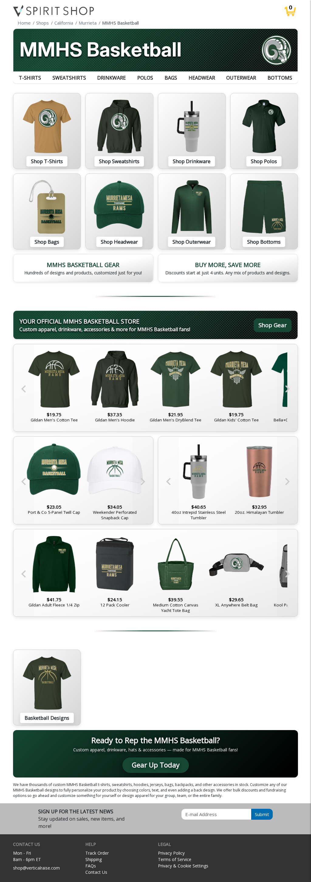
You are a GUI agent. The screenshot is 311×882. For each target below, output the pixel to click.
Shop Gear (272, 325)
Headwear (202, 77)
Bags (171, 77)
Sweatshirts (69, 77)
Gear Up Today (155, 765)
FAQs (90, 866)
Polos (145, 77)
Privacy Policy (171, 853)
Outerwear (241, 77)
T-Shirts (30, 77)
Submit (262, 814)
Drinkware (111, 77)
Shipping (93, 859)
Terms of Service (174, 859)
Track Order (97, 853)
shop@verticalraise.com (36, 868)
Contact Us (96, 872)
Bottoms (280, 77)
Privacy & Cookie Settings (183, 866)
